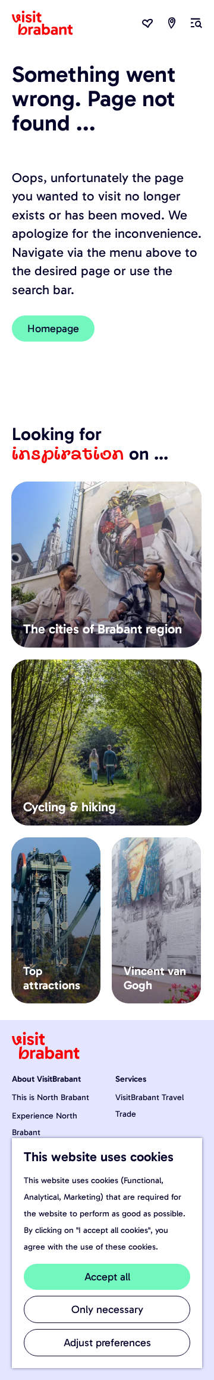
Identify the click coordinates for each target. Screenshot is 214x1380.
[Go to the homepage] (49, 23)
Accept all (107, 1276)
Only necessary (107, 1309)
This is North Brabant (50, 1097)
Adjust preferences (107, 1342)
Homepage (53, 328)
